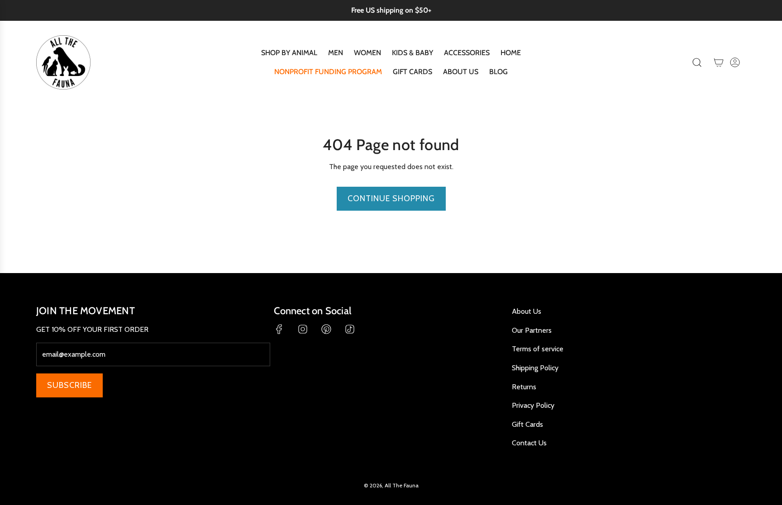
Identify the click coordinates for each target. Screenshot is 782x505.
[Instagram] (303, 329)
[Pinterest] (326, 329)
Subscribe (69, 385)
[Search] (697, 62)
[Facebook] (279, 329)
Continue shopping (391, 198)
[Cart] (719, 62)
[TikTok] (350, 329)
